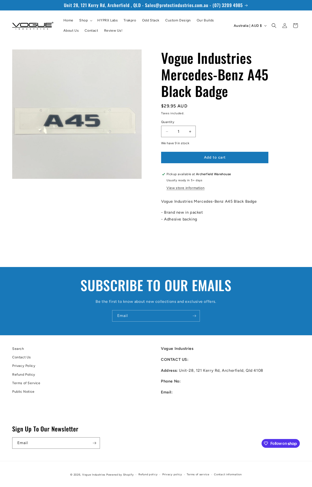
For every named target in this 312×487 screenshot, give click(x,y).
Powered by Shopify (120, 474)
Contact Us (21, 357)
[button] (85, 20)
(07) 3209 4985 (197, 381)
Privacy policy (172, 474)
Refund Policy (23, 374)
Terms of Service (26, 383)
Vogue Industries (93, 474)
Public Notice (23, 392)
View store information (185, 188)
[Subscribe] (194, 316)
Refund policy (147, 474)
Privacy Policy (23, 366)
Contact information (228, 474)
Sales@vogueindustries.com (187, 414)
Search (18, 349)
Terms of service (198, 474)
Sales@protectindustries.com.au (192, 403)
